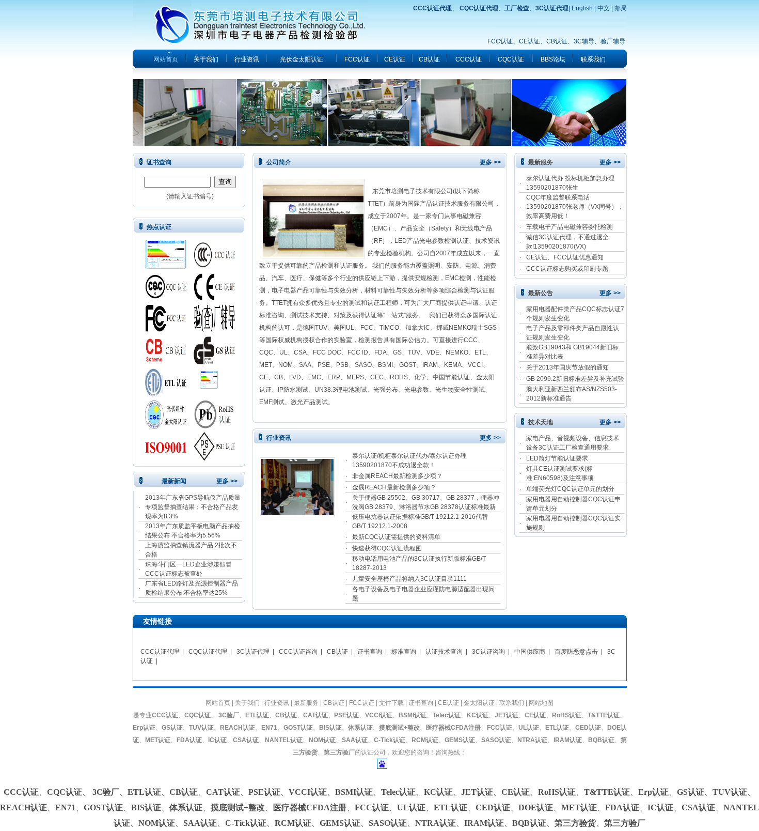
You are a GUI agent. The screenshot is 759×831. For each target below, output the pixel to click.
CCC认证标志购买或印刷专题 (567, 268)
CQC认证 (511, 59)
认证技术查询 (444, 651)
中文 (603, 8)
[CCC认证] (214, 266)
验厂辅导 (612, 41)
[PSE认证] (214, 459)
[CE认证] (214, 298)
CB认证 (556, 41)
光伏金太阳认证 (301, 59)
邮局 (620, 8)
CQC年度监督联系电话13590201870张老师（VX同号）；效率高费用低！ (575, 207)
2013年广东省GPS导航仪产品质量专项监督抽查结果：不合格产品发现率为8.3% (193, 507)
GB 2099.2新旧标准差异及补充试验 (575, 378)
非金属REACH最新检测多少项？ (397, 476)
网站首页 (217, 702)
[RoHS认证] (214, 426)
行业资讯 (246, 59)
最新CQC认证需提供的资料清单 (396, 537)
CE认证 (529, 41)
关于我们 (206, 59)
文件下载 (391, 702)
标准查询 (403, 651)
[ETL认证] (165, 394)
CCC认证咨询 (298, 651)
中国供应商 (529, 651)
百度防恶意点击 (576, 651)
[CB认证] (165, 362)
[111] (165, 266)
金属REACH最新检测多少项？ (394, 487)
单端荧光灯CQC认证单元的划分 (570, 489)
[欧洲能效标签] (214, 394)
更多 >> (227, 481)
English (582, 8)
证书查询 (369, 651)
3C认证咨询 (488, 651)
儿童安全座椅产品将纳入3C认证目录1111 (409, 578)
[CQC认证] (165, 298)
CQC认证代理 (207, 651)
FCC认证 (500, 41)
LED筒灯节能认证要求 (557, 458)
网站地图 (541, 702)
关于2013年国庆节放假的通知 (567, 367)
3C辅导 (584, 41)
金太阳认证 (479, 702)
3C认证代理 (253, 651)
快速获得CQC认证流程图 (387, 548)
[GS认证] (214, 362)
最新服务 (306, 702)
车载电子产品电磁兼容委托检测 (569, 226)
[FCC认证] (165, 330)
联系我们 (593, 59)
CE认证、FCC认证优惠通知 (565, 257)
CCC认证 (468, 59)
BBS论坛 (553, 59)
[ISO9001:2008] (165, 459)
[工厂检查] (214, 330)
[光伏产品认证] (165, 426)
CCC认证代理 (159, 651)
